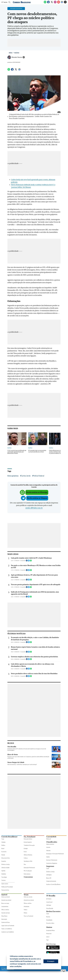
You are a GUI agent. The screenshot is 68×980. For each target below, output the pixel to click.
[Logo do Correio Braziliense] (22, 2)
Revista (48, 917)
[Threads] (65, 3)
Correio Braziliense (9, 837)
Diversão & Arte (5, 858)
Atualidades (49, 920)
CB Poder (48, 905)
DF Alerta (48, 899)
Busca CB (48, 878)
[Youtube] (58, 3)
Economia (3, 851)
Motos (25, 913)
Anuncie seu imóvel (6, 900)
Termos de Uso (5, 890)
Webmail (48, 839)
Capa (2, 839)
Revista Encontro (53, 911)
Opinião (3, 870)
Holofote (3, 874)
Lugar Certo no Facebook (7, 925)
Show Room (4, 916)
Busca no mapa (5, 903)
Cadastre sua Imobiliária (7, 932)
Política (16, 52)
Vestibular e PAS (28, 861)
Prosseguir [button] (50, 961)
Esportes (3, 861)
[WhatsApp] (45, 3)
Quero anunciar (50, 844)
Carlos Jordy (26, 476)
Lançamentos (4, 906)
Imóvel (4, 895)
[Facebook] (48, 3)
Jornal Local (49, 902)
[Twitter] (51, 3)
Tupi (47, 940)
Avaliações (26, 906)
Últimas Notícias (28, 855)
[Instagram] (55, 3)
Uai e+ (48, 936)
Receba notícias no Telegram (37, 498)
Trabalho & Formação (29, 845)
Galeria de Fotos (5, 922)
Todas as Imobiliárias (6, 928)
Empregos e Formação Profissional (55, 853)
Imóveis (48, 847)
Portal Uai (48, 933)
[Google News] (62, 3)
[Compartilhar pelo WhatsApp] (31, 561)
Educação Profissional (29, 867)
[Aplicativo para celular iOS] (53, 947)
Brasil (2, 848)
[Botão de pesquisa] (9, 2)
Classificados (51, 842)
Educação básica (28, 839)
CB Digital (48, 875)
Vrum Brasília (49, 908)
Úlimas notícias (5, 909)
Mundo (3, 855)
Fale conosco (27, 874)
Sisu (25, 864)
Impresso (50, 866)
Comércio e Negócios (51, 863)
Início (10, 52)
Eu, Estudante (29, 837)
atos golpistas (13, 476)
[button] (22, 966)
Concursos (28, 877)
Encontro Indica (50, 923)
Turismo (3, 880)
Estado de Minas (50, 930)
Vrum (26, 895)
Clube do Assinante (51, 881)
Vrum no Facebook (28, 916)
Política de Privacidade (7, 887)
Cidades (3, 842)
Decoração (4, 919)
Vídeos (25, 909)
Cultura (26, 858)
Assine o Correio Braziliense (53, 884)
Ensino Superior (28, 842)
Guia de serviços (5, 913)
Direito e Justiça (5, 864)
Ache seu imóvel (5, 897)
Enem (25, 851)
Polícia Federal (38, 476)
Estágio (26, 848)
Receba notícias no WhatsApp (36, 492)
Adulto (48, 857)
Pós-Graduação (28, 870)
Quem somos (4, 883)
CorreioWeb (51, 837)
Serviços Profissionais (51, 860)
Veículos (48, 850)
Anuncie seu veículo (29, 900)
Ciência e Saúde (5, 867)
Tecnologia (4, 877)
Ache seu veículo (28, 897)
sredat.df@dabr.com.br (34, 508)
